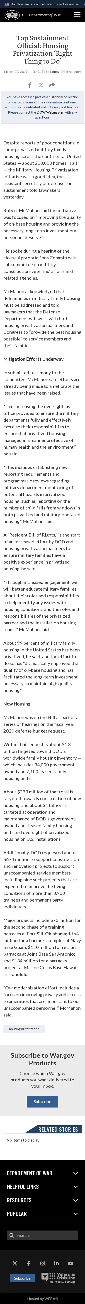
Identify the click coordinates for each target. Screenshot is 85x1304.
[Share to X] (41, 86)
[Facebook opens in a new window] (28, 1263)
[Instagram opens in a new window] (42, 1263)
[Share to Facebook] (30, 86)
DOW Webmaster (50, 112)
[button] (77, 14)
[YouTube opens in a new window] (70, 1263)
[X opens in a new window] (14, 1263)
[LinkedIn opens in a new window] (56, 1263)
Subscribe (42, 1101)
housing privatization (24, 1029)
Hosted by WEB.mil (42, 1298)
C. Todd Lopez (48, 71)
